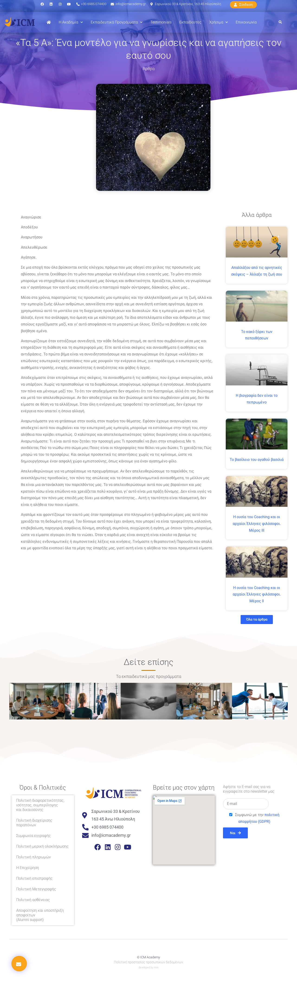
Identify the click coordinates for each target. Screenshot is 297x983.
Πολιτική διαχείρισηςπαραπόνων (34, 822)
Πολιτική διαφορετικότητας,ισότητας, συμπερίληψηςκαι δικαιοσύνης (40, 805)
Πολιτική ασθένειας (33, 900)
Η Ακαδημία (68, 22)
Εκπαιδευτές (190, 22)
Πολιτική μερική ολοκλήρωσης (42, 846)
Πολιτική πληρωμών (33, 857)
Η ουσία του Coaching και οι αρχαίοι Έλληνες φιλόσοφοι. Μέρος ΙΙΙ (257, 524)
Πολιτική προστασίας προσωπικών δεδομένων (148, 962)
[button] (280, 22)
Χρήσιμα (216, 22)
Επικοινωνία (246, 22)
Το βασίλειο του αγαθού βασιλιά (257, 459)
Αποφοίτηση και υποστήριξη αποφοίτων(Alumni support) (40, 915)
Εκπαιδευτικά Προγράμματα (114, 22)
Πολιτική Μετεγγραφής (36, 889)
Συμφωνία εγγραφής (33, 835)
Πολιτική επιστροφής (34, 878)
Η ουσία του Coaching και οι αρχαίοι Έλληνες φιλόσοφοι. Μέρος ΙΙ (257, 594)
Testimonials (160, 22)
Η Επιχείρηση (27, 868)
